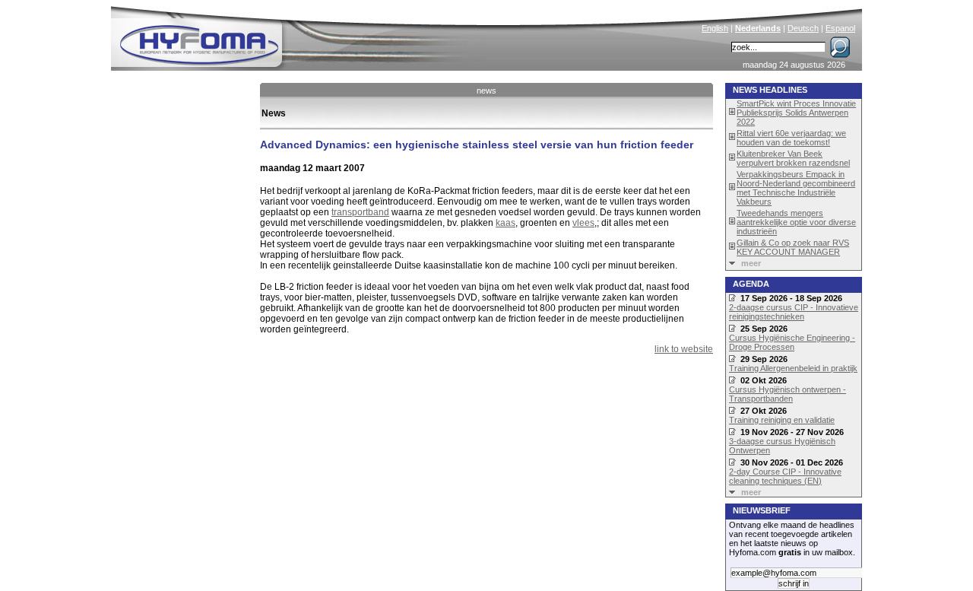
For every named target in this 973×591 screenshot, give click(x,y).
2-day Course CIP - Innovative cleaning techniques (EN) (785, 476)
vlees (583, 223)
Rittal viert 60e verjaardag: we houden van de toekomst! (791, 138)
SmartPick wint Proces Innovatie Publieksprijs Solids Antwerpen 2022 (796, 112)
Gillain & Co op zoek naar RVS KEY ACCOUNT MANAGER (793, 247)
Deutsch (803, 28)
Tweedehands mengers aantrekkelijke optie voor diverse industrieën (796, 222)
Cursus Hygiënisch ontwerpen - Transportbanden (787, 394)
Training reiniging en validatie (782, 419)
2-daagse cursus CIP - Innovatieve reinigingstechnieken (793, 312)
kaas (505, 223)
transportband (360, 212)
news (486, 90)
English (715, 28)
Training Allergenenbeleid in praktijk (793, 368)
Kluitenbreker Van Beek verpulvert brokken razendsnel (793, 158)
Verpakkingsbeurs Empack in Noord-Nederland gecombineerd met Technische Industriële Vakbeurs (796, 188)
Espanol (840, 28)
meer (751, 263)
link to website (683, 349)
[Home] (302, 35)
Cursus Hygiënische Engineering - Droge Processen (792, 342)
